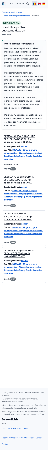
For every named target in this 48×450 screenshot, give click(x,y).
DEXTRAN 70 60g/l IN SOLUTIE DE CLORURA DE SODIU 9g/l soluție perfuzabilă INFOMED (19, 180)
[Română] (34, 3)
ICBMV (25, 428)
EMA (19, 428)
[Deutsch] (44, 3)
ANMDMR (12, 428)
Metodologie (29, 438)
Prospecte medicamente (12, 12)
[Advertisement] (24, 356)
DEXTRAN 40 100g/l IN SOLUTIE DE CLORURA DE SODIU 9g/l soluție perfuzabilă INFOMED (19, 139)
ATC (12, 3)
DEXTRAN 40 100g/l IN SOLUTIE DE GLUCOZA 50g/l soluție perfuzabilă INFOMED (18, 216)
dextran (24, 146)
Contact (5, 444)
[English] (39, 3)
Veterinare (19, 3)
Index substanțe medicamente (17, 16)
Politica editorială (16, 438)
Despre (5, 438)
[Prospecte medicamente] (4, 3)
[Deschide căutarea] (27, 3)
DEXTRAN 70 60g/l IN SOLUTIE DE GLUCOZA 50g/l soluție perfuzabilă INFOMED (19, 253)
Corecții (39, 438)
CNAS (4, 428)
